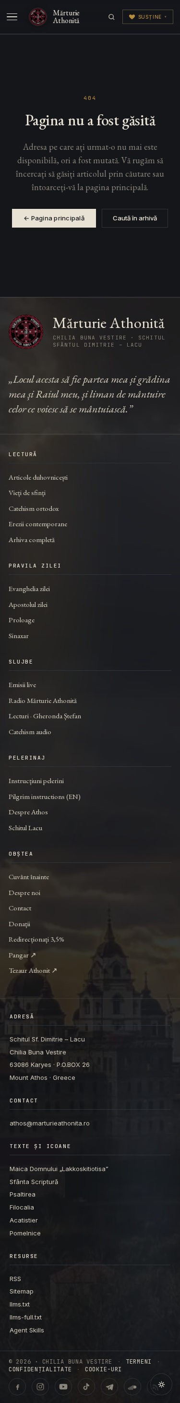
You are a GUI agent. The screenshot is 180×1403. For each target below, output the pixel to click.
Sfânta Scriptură (34, 1181)
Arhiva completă (32, 539)
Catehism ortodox (34, 508)
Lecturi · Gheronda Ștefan (45, 715)
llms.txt (20, 1304)
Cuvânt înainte (29, 876)
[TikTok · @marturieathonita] (86, 1386)
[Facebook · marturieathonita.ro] (17, 1386)
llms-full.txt (26, 1317)
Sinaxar (19, 635)
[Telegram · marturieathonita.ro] (109, 1386)
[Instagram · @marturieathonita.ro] (40, 1386)
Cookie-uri (103, 1369)
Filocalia (22, 1207)
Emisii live (22, 684)
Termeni (139, 1362)
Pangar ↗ (22, 954)
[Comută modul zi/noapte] (161, 1384)
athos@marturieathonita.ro (50, 1123)
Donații (19, 923)
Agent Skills (27, 1330)
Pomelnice (25, 1233)
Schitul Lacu (25, 827)
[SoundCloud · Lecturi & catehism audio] (132, 1386)
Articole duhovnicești (38, 477)
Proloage (22, 619)
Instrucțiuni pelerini (36, 780)
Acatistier (24, 1220)
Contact (20, 907)
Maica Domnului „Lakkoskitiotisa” (59, 1169)
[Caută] (112, 17)
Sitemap (22, 1291)
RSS (15, 1278)
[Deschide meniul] (12, 16)
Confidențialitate (40, 1369)
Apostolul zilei (28, 604)
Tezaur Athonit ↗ (33, 970)
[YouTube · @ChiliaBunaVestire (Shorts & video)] (63, 1386)
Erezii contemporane (38, 523)
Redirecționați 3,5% (36, 938)
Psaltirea (23, 1194)
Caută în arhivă (135, 218)
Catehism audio (30, 731)
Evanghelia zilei (29, 588)
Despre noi (24, 892)
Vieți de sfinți (27, 492)
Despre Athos (28, 811)
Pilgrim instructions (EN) (45, 796)
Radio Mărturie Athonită (43, 700)
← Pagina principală (54, 218)
